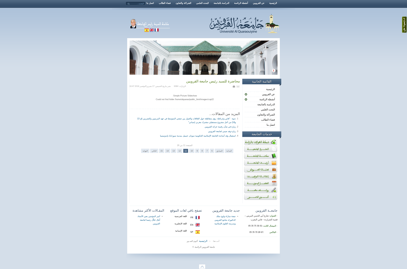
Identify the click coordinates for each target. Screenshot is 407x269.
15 (161, 151)
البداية (229, 151)
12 (180, 151)
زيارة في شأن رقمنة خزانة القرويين (220, 127)
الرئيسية (270, 89)
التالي (154, 151)
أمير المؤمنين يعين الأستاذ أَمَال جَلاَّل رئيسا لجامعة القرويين (149, 220)
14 (167, 151)
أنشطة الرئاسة (267, 99)
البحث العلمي (268, 109)
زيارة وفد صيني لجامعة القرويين (222, 131)
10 (192, 151)
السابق (219, 151)
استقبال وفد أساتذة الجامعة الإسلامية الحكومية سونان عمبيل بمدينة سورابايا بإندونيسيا (198, 136)
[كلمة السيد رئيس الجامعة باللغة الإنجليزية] (151, 31)
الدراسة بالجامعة (266, 104)
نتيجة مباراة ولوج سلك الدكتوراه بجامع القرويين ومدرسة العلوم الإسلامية (225, 220)
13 (173, 151)
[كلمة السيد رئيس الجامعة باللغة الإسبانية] (146, 31)
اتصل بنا (271, 124)
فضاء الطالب (268, 119)
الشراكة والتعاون (266, 114)
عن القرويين (268, 94)
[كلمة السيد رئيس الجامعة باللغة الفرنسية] (181, 31)
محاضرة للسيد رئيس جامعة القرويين (213, 81)
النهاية (145, 151)
